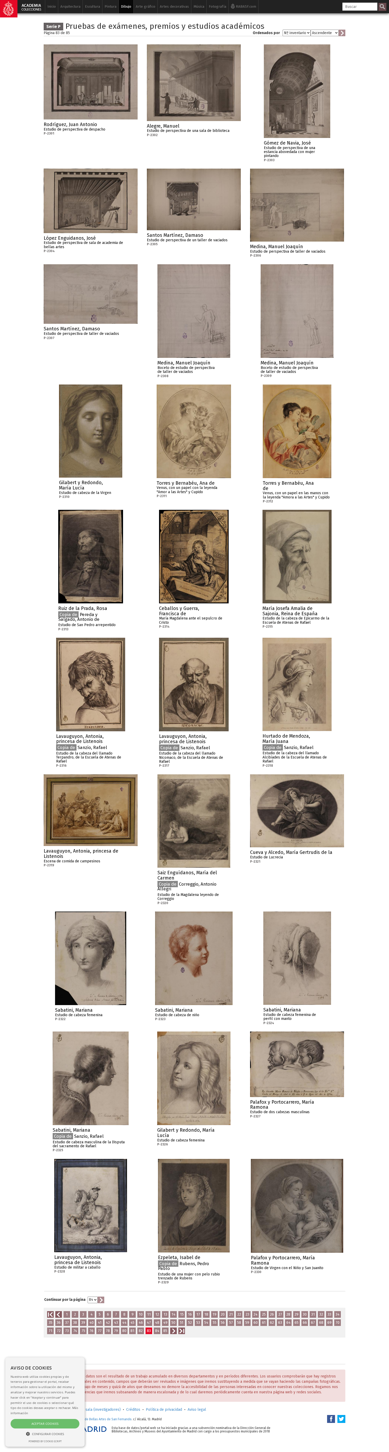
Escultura (92, 6)
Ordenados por (266, 33)
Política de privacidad (164, 1409)
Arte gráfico (145, 6)
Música (198, 6)
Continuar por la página (64, 1299)
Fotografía (217, 6)
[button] (45, 1433)
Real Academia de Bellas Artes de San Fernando (97, 1419)
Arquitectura (70, 6)
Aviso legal (197, 1409)
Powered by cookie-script (45, 1441)
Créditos (133, 1409)
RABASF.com (245, 6)
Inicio (51, 6)
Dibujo (126, 6)
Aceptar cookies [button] (45, 1424)
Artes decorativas (174, 6)
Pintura (110, 6)
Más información (134, 126)
